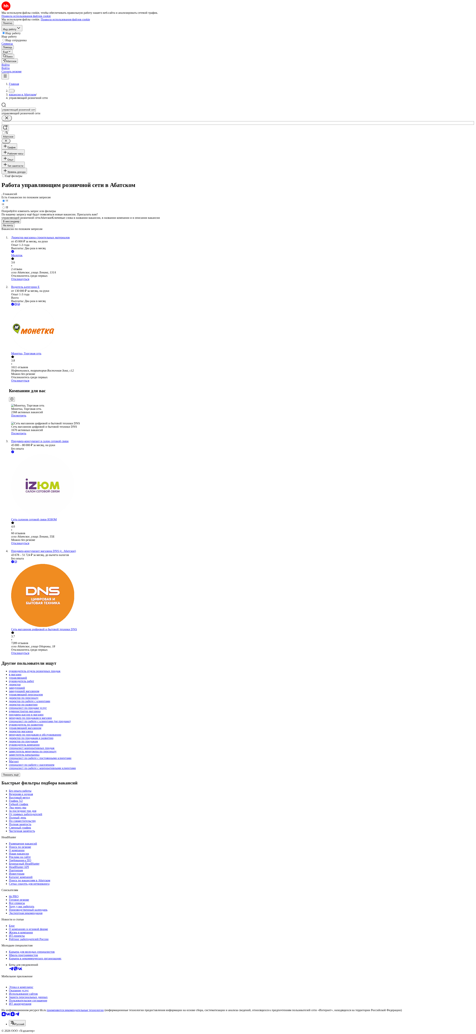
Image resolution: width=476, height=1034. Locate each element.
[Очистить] (6, 118)
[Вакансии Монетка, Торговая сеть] (241, 329)
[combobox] (18, 110)
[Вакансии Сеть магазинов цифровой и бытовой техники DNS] (241, 596)
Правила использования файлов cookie (65, 19)
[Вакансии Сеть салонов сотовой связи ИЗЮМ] (241, 486)
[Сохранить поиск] (5, 128)
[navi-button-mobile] (5, 76)
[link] (7, 56)
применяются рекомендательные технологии (75, 1010)
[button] (5, 64)
